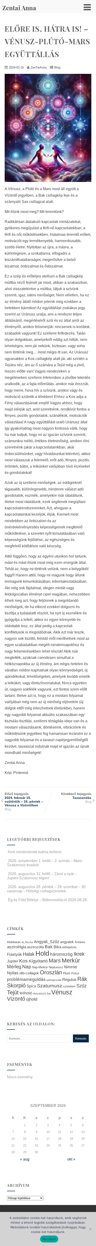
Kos (23, 960)
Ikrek (79, 954)
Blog (57, 67)
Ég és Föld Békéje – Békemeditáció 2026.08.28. (48, 900)
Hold (42, 953)
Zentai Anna (19, 8)
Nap (26, 966)
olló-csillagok (29, 973)
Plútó (66, 973)
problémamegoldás (26, 979)
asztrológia (16, 947)
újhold (31, 999)
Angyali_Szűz (46, 941)
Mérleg (14, 966)
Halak (28, 954)
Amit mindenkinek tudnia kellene (35, 852)
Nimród (70, 967)
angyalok (67, 942)
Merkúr (71, 960)
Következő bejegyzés (76, 796)
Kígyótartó (38, 961)
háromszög (61, 954)
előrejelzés (69, 947)
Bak (49, 946)
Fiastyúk (14, 954)
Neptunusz (56, 967)
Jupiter (12, 961)
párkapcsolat (54, 980)
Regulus (69, 979)
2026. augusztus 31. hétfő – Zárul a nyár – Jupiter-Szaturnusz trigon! (42, 876)
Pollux (75, 973)
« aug (24, 1159)
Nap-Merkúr (40, 967)
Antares (80, 942)
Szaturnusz (49, 985)
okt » (71, 1159)
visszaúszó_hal (41, 993)
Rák (82, 979)
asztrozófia (35, 947)
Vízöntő (16, 999)
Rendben (49, 1239)
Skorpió (16, 985)
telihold (26, 993)
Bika (57, 947)
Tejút (13, 992)
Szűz (81, 985)
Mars (55, 961)
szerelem (69, 986)
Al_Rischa (27, 942)
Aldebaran (14, 942)
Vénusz (61, 992)
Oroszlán (51, 972)
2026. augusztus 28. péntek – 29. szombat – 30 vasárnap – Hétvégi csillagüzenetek (46, 889)
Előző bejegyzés (24, 799)
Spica (31, 986)
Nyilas (12, 972)
